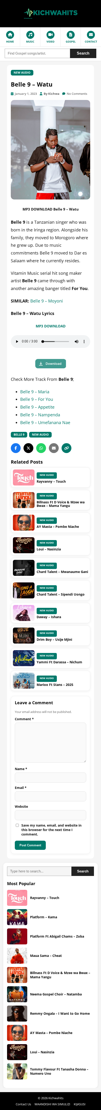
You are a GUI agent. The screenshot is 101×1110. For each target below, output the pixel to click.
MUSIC (30, 41)
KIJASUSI (79, 1104)
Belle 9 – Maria (34, 391)
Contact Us (23, 1104)
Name (21, 769)
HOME (10, 41)
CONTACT (91, 41)
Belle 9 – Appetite (37, 407)
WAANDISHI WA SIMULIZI (52, 1104)
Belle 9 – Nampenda (40, 415)
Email (21, 787)
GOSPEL (71, 41)
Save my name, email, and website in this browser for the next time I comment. (51, 829)
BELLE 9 (19, 435)
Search (83, 53)
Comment (24, 719)
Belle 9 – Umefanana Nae (45, 422)
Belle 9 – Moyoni (46, 301)
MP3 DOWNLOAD (51, 326)
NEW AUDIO (22, 73)
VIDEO (50, 41)
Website (21, 806)
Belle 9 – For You (36, 399)
